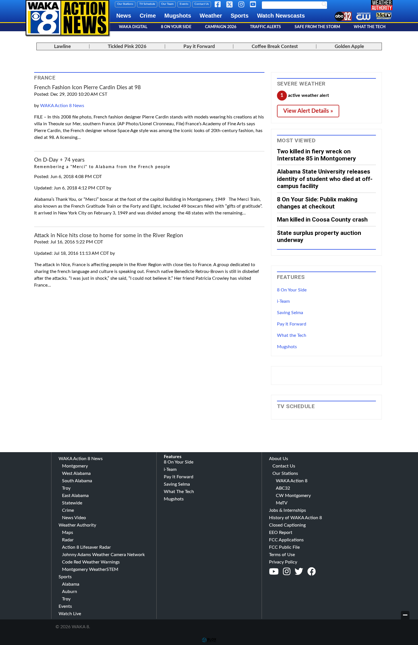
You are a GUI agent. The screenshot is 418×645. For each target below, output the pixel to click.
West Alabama (76, 473)
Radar (68, 540)
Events (184, 4)
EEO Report (280, 532)
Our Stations (125, 4)
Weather (211, 15)
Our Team (167, 4)
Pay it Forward (199, 46)
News (123, 15)
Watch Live (70, 613)
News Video (74, 517)
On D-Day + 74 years (59, 160)
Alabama (70, 584)
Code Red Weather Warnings (91, 562)
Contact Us (201, 4)
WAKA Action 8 (291, 481)
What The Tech (370, 27)
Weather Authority (77, 525)
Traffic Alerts (265, 27)
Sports (240, 15)
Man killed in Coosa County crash (322, 219)
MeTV (281, 503)
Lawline (62, 46)
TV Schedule (147, 4)
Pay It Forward (291, 324)
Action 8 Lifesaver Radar (86, 547)
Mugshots (177, 15)
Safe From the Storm (317, 27)
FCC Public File (284, 547)
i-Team (283, 301)
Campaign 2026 (220, 27)
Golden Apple (349, 46)
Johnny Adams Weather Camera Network (103, 554)
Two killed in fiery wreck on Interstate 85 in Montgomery (316, 155)
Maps (67, 532)
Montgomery (75, 466)
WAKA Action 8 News (62, 105)
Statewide (72, 503)
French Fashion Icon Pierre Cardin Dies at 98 (87, 87)
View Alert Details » (308, 111)
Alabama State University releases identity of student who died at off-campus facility (325, 178)
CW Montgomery (293, 495)
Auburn (69, 591)
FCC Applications (286, 540)
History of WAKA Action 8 (295, 517)
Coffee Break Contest (275, 46)
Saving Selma (290, 312)
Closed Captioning (287, 525)
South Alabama (77, 481)
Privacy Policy (283, 562)
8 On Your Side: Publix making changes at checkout (317, 203)
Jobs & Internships (287, 510)
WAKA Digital (133, 27)
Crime (148, 15)
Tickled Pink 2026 (127, 46)
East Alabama (75, 495)
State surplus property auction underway (319, 236)
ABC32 (283, 488)
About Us (278, 458)
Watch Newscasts (281, 15)
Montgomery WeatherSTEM (90, 569)
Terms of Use (282, 554)
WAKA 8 (67, 18)
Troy (66, 488)
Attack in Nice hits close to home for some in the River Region (108, 235)
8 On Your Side (176, 27)
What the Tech (291, 335)
